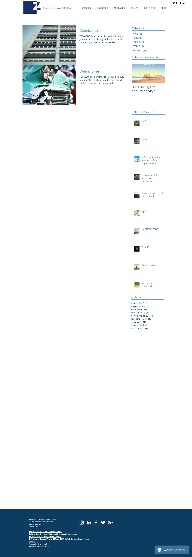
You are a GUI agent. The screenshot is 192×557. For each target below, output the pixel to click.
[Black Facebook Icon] (180, 3)
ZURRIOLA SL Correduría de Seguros (62, 534)
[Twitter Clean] (103, 522)
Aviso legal (33, 541)
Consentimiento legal (38, 544)
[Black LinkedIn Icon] (177, 3)
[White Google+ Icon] (110, 522)
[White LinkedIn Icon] (89, 522)
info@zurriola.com (36, 524)
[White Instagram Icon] (81, 522)
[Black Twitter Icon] (183, 3)
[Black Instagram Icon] (173, 3)
